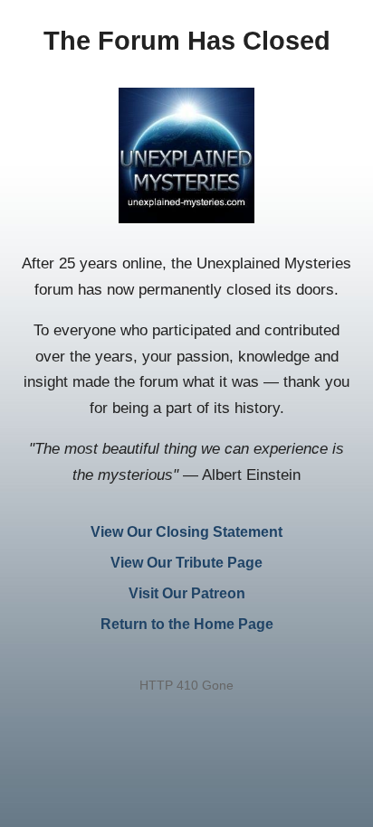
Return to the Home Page (186, 624)
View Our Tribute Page (186, 562)
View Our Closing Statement (186, 532)
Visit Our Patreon (187, 593)
